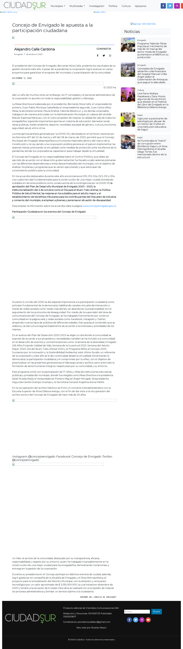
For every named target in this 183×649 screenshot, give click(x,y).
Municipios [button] (57, 6)
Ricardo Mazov (99, 627)
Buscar (156, 611)
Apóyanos (140, 6)
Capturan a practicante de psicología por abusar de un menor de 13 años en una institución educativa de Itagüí (152, 124)
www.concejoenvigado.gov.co (99, 206)
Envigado (141, 40)
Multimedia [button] (76, 6)
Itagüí (140, 115)
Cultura (126, 6)
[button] (163, 6)
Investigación (96, 6)
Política (113, 6)
